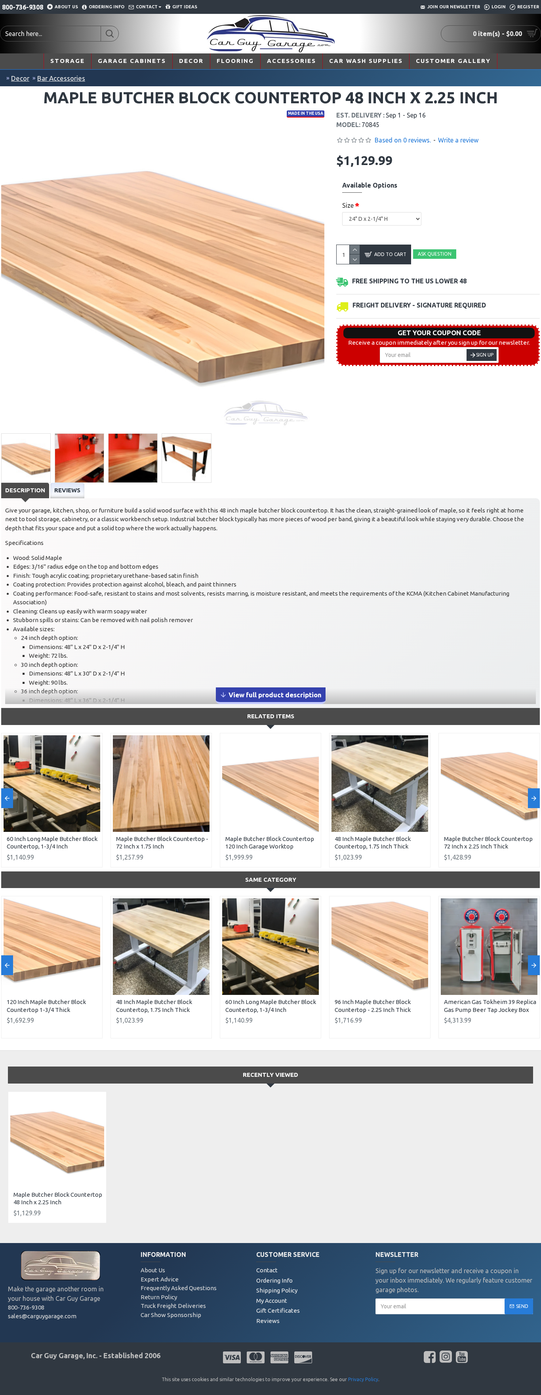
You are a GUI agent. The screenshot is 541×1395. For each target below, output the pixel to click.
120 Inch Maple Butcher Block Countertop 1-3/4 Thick (46, 1005)
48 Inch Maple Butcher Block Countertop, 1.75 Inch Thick (373, 842)
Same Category (270, 879)
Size (348, 205)
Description (25, 490)
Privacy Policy (363, 1379)
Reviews (67, 490)
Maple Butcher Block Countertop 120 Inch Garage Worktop (269, 842)
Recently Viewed (270, 1074)
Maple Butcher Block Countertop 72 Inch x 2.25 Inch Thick (488, 842)
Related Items (270, 716)
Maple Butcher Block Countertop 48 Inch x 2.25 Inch (57, 1198)
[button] (7, 798)
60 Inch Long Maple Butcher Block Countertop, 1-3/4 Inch (52, 842)
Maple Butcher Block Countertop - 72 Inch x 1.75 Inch (162, 842)
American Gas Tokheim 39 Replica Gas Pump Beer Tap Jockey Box (490, 1005)
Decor (20, 78)
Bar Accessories (61, 78)
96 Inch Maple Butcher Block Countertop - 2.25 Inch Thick (373, 1005)
